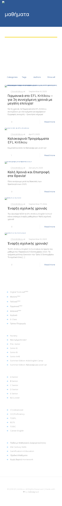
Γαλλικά (15, 301)
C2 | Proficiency (17, 414)
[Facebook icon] (25, 496)
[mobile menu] (58, 4)
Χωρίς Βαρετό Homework (21, 459)
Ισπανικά (15, 311)
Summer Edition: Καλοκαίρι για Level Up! (28, 365)
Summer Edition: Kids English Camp (26, 360)
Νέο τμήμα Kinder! (18, 340)
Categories (12, 77)
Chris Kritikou (17, 91)
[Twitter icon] (29, 496)
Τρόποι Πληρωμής (18, 323)
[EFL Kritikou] (8, 4)
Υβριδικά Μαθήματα (18, 455)
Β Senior (14, 381)
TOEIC (13, 426)
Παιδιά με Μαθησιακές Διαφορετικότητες (28, 443)
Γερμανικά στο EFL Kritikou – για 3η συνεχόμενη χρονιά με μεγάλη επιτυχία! (30, 99)
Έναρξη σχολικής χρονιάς (27, 208)
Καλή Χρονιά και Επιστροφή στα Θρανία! (28, 174)
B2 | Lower (15, 398)
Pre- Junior (15, 344)
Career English (17, 430)
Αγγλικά (13, 315)
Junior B (14, 352)
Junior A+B (15, 356)
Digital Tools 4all (19, 292)
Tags (24, 77)
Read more (49, 122)
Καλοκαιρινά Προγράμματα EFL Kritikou (28, 140)
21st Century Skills (18, 447)
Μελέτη (15, 297)
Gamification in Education (22, 451)
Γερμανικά (16, 306)
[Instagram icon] (36, 496)
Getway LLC (33, 492)
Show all (51, 77)
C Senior (14, 385)
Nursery (13, 336)
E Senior (14, 393)
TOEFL (13, 418)
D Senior (14, 389)
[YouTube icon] (32, 496)
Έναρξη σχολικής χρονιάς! (28, 243)
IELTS (12, 422)
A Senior (14, 377)
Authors (37, 77)
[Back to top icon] (31, 483)
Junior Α (13, 348)
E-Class (13, 319)
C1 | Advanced (16, 410)
